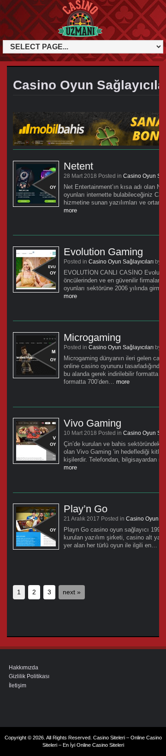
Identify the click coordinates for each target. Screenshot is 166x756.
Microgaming (92, 337)
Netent (78, 166)
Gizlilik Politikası (29, 676)
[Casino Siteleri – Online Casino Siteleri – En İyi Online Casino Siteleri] (22, 35)
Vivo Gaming (92, 423)
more (70, 210)
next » (72, 592)
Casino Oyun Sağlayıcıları (121, 261)
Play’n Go (85, 509)
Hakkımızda (23, 667)
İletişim (17, 685)
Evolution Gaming (103, 252)
